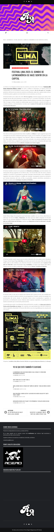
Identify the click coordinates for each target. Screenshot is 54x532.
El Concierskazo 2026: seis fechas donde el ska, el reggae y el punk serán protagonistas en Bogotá (29, 372)
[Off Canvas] (6, 33)
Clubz (15, 361)
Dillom (18, 361)
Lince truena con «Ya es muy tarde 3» (21, 380)
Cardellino (11, 361)
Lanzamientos (20, 68)
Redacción (16, 375)
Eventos (14, 68)
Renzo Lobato (17, 82)
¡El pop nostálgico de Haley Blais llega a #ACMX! (15, 412)
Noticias (26, 68)
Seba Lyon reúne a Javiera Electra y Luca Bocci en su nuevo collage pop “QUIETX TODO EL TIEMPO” (30, 394)
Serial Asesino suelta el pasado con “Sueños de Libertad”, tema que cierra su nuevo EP (32, 386)
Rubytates (37, 361)
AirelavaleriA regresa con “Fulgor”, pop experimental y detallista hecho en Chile (31, 401)
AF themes (39, 530)
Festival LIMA (23, 361)
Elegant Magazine (31, 530)
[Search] (48, 33)
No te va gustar (31, 361)
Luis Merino (17, 381)
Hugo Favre (17, 396)
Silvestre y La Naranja (45, 361)
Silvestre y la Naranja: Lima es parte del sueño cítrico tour (38, 412)
